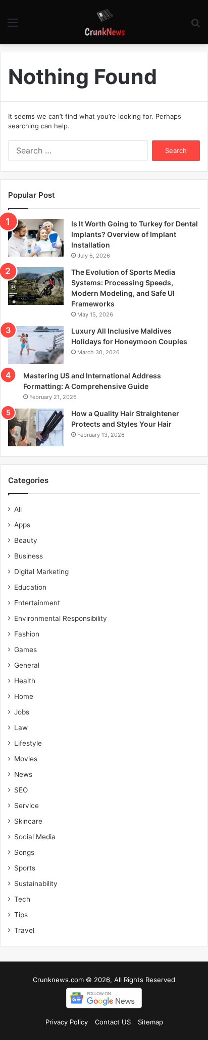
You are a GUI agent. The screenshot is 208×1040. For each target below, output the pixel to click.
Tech (22, 899)
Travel (24, 930)
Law (21, 728)
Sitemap (150, 1022)
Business (28, 556)
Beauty (25, 540)
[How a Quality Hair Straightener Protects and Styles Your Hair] (36, 427)
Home (23, 696)
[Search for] (195, 26)
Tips (21, 915)
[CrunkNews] (103, 22)
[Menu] (13, 26)
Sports (24, 868)
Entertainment (37, 603)
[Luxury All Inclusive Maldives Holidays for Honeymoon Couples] (36, 345)
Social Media (35, 837)
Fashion (26, 634)
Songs (24, 852)
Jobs (21, 712)
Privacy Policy (66, 1022)
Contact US (113, 1022)
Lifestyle (28, 743)
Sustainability (36, 883)
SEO (21, 790)
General (26, 665)
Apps (22, 525)
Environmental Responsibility (60, 618)
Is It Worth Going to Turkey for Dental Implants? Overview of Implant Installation (134, 234)
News (23, 774)
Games (25, 650)
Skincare (28, 821)
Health (24, 681)
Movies (25, 759)
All (18, 509)
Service (26, 806)
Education (30, 587)
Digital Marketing (41, 572)
